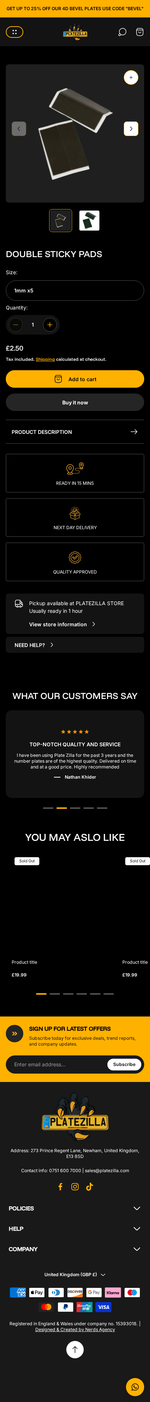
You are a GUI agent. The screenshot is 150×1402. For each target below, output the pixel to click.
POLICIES (21, 1208)
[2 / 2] (89, 220)
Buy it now (75, 402)
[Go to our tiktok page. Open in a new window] (89, 1186)
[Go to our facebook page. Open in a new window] (60, 1186)
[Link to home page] (75, 1116)
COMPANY (23, 1249)
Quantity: (17, 307)
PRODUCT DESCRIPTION (42, 432)
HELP (16, 1228)
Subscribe (124, 1064)
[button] (48, 808)
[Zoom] (131, 77)
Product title (24, 962)
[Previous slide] (19, 128)
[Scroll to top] (75, 1349)
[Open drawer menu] (14, 32)
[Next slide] (131, 128)
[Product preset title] (61, 903)
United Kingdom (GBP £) (70, 1274)
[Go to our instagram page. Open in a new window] (75, 1186)
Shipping (45, 359)
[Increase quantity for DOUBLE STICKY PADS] (50, 325)
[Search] (122, 32)
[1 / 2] (60, 220)
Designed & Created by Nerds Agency (75, 1329)
